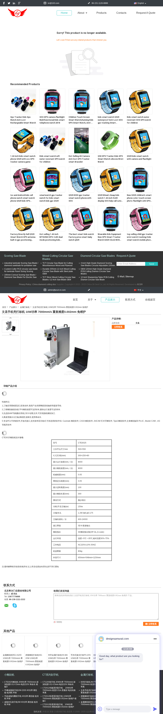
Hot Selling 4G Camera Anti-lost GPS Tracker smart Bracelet (79, 159)
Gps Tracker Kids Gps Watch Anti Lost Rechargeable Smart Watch (23, 120)
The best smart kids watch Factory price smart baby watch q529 (81, 237)
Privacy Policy (25, 284)
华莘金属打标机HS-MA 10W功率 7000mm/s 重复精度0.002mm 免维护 (58, 658)
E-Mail (121, 276)
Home (64, 12)
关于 (90, 299)
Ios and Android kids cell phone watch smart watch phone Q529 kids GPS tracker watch (22, 198)
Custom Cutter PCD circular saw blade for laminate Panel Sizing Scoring (21, 270)
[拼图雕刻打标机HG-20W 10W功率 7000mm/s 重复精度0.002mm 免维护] (36, 645)
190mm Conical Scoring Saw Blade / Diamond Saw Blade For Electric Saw (20, 276)
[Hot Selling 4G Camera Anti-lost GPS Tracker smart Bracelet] (81, 140)
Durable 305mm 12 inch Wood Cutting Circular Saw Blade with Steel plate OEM (59, 271)
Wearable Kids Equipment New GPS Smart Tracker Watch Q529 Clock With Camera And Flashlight (109, 237)
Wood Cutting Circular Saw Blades (57, 257)
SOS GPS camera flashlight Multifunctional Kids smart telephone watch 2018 (52, 120)
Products (101, 12)
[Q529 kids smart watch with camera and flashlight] (139, 140)
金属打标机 (25, 307)
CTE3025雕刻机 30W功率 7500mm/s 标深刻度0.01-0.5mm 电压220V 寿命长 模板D (21, 684)
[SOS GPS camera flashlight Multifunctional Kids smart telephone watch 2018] (52, 101)
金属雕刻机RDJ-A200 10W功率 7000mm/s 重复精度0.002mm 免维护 (13, 658)
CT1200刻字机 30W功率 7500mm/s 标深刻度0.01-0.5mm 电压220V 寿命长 (59, 683)
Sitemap (129, 276)
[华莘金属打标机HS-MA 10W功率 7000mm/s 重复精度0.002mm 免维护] (58, 645)
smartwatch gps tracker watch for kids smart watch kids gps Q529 (50, 198)
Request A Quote (145, 12)
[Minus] (155, 639)
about (81, 12)
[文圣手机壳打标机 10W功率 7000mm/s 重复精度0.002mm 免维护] (65, 349)
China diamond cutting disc (44, 284)
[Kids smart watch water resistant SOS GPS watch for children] (139, 101)
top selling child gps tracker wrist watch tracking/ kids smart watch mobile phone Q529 (140, 237)
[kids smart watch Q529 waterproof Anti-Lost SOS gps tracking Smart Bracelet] (110, 101)
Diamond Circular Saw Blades (98, 255)
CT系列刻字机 (50, 674)
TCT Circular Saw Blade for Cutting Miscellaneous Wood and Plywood (58, 264)
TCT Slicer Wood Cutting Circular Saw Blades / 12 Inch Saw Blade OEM (59, 278)
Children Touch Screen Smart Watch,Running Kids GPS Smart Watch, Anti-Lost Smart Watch (81, 120)
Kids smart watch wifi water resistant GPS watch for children (52, 159)
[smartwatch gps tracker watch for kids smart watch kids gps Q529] (52, 179)
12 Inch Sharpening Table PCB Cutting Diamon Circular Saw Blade (97, 278)
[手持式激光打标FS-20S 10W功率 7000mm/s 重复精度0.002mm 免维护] (81, 645)
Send (151, 264)
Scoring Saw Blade (15, 255)
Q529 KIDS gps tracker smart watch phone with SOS (80, 198)
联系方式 (130, 299)
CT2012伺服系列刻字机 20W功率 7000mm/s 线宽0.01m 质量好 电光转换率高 (59, 690)
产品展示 (110, 299)
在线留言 (150, 299)
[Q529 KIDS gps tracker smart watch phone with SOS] (81, 179)
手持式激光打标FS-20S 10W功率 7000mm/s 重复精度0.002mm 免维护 (81, 658)
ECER (140, 284)
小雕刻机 (9, 674)
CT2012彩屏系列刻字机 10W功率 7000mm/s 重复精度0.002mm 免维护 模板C (59, 698)
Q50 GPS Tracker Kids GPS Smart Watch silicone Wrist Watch (110, 159)
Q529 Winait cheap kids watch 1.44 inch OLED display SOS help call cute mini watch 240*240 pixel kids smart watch (109, 198)
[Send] (155, 708)
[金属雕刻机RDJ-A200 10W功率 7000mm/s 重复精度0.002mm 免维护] (13, 645)
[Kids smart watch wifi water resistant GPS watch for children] (52, 140)
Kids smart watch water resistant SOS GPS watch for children (139, 120)
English (141, 3)
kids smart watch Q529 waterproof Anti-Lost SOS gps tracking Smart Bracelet (110, 120)
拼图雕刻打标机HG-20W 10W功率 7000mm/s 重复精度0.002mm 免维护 (34, 660)
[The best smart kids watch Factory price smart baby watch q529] (81, 218)
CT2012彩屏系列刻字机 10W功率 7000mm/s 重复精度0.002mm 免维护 (58, 705)
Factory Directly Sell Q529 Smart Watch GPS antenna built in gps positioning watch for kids (22, 237)
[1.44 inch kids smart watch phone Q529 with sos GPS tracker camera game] (23, 140)
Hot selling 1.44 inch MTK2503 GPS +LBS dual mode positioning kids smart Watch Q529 (51, 237)
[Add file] (100, 708)
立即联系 (118, 327)
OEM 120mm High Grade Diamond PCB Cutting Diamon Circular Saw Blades (96, 271)
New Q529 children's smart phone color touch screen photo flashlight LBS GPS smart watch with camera (139, 198)
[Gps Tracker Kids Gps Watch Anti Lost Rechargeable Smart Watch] (23, 101)
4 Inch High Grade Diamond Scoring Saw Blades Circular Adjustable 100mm (98, 264)
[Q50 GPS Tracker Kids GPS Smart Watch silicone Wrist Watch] (110, 140)
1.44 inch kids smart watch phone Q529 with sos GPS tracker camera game (22, 159)
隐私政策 (37, 711)
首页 (75, 299)
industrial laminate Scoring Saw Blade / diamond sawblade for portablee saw (21, 264)
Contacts (121, 12)
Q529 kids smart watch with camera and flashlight (139, 157)
